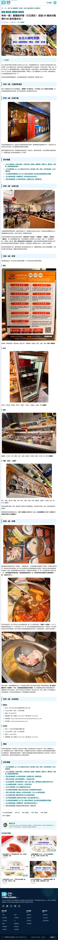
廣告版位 (29, 920)
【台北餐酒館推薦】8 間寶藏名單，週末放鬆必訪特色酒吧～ (21, 176)
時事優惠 (5, 926)
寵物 (4, 923)
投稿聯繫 (29, 923)
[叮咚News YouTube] (15, 906)
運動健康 (16, 923)
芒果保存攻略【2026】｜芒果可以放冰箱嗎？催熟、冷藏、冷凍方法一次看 (13, 880)
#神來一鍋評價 (44, 812)
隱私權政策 (46, 920)
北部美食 (8, 12)
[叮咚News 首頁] (6, 3)
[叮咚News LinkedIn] (7, 906)
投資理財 (16, 929)
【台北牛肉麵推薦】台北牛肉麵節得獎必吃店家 (17, 787)
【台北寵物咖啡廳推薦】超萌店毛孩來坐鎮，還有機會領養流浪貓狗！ (24, 789)
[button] (55, 2)
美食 (6, 8)
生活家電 (5, 920)
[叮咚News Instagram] (11, 906)
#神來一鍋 (17, 812)
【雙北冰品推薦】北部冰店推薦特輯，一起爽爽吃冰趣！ (20, 779)
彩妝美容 (16, 917)
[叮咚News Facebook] (3, 906)
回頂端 (52, 937)
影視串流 (5, 929)
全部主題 (45, 917)
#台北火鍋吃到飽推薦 (7, 812)
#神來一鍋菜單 (34, 812)
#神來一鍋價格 (25, 812)
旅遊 (15, 914)
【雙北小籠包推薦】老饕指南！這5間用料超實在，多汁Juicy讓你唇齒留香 (25, 792)
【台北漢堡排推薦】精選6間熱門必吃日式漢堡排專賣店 (20, 795)
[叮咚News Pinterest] (19, 906)
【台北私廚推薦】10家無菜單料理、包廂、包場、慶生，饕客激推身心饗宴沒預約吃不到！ (29, 782)
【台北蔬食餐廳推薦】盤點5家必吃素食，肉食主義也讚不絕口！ (22, 797)
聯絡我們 (45, 914)
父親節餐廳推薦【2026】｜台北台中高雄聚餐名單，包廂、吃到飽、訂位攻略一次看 (42, 854)
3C (15, 920)
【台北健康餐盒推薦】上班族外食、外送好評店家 (18, 784)
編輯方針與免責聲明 (35, 937)
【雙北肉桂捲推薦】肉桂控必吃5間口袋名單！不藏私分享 (20, 805)
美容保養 (5, 917)
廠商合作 (29, 917)
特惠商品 (16, 926)
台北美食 (15, 12)
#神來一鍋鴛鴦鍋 (6, 815)
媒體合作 (29, 914)
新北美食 (21, 12)
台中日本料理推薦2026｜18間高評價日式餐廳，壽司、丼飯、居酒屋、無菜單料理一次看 (43, 880)
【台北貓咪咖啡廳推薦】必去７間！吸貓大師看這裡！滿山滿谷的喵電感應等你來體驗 (28, 174)
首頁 (2, 8)
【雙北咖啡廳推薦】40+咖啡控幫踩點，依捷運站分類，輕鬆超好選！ (23, 179)
